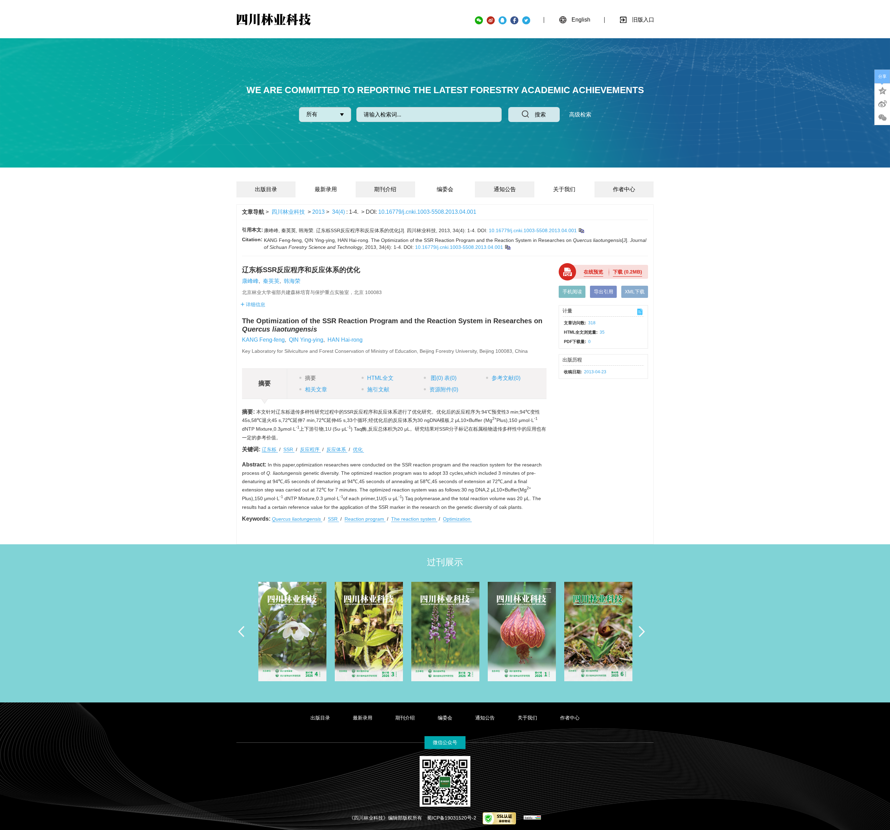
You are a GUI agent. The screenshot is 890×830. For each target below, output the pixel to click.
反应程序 (310, 449)
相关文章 (316, 389)
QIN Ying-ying (306, 340)
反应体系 (336, 449)
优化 (358, 449)
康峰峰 (250, 281)
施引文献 (378, 389)
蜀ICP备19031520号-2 (451, 818)
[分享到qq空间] (882, 90)
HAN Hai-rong (345, 340)
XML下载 (635, 291)
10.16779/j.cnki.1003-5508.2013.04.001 (427, 212)
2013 (318, 212)
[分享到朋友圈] (882, 117)
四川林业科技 (288, 212)
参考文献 (506, 378)
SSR (288, 449)
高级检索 (580, 114)
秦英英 (271, 281)
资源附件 (443, 389)
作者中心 (624, 189)
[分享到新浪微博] (882, 104)
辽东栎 (270, 449)
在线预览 (593, 272)
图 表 (442, 378)
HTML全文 (380, 378)
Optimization (457, 519)
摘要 (310, 378)
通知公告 (505, 189)
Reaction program (365, 519)
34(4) (339, 212)
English (581, 20)
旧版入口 (643, 20)
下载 (627, 272)
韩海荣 (292, 281)
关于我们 (564, 189)
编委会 (445, 189)
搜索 (540, 114)
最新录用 (326, 189)
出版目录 (266, 189)
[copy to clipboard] (507, 247)
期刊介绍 (385, 189)
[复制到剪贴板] (581, 230)
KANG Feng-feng (263, 340)
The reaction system (414, 519)
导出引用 (603, 291)
